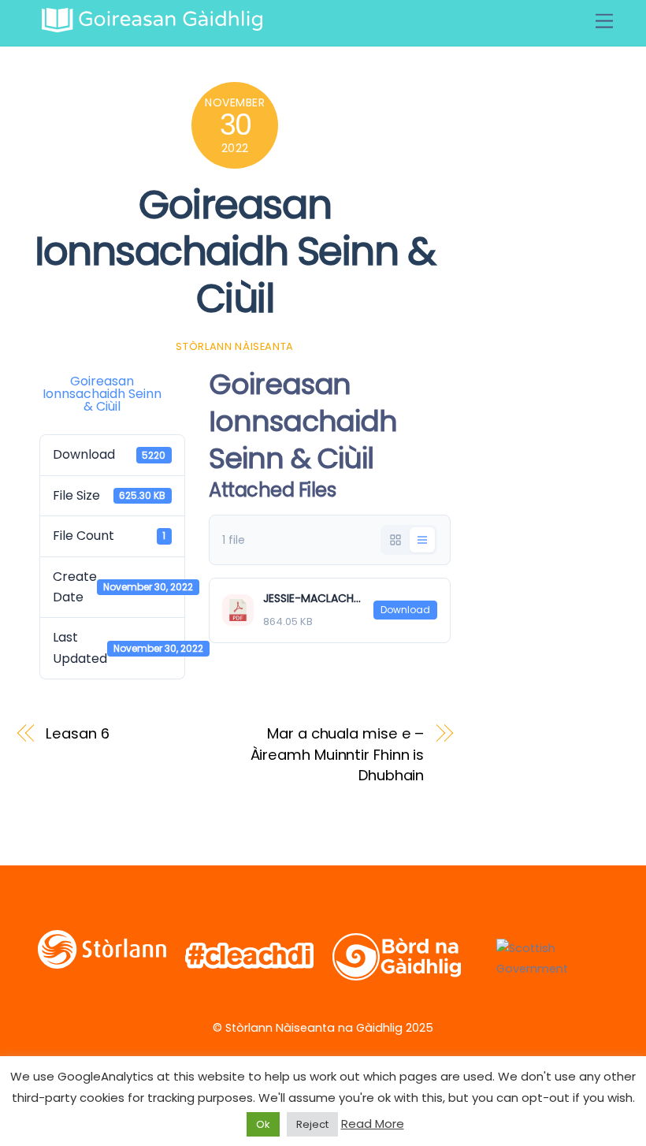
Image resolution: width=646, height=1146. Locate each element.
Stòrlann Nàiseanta (235, 346)
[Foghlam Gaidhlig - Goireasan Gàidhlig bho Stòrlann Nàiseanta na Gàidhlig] (152, 26)
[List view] (422, 540)
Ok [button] (263, 1124)
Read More (372, 1123)
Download (405, 609)
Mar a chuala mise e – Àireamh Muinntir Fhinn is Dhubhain (338, 754)
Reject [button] (312, 1124)
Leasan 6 (77, 733)
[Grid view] (395, 540)
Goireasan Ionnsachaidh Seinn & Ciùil (235, 251)
